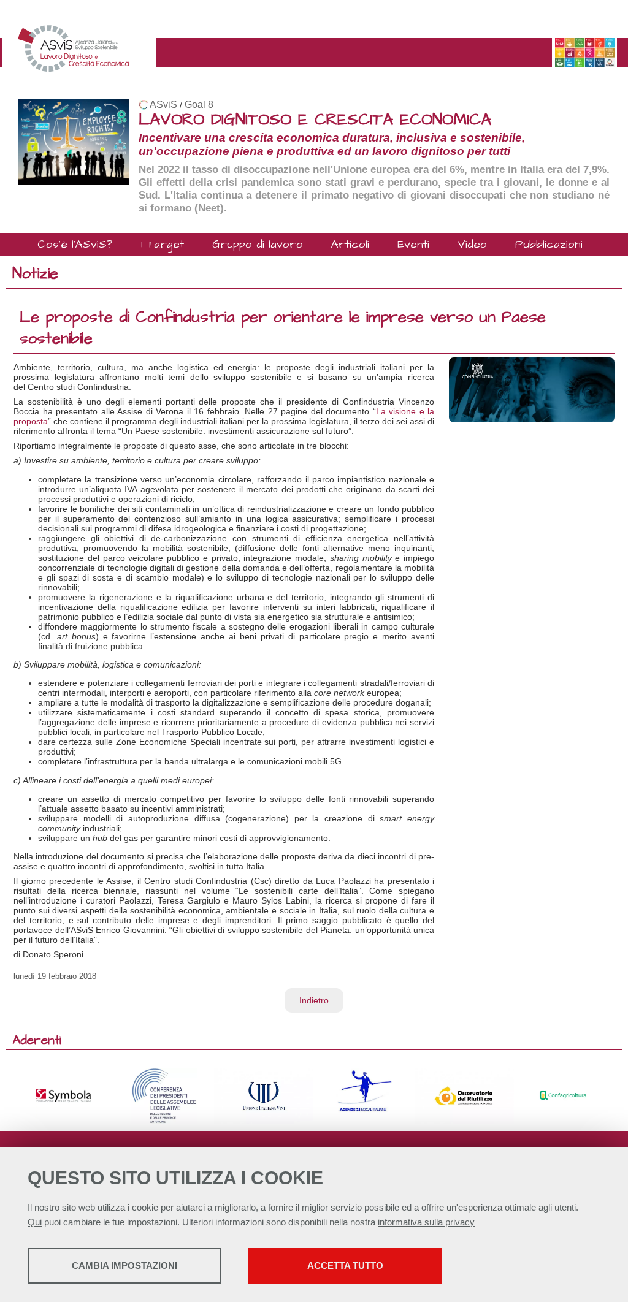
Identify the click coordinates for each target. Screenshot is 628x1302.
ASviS (163, 104)
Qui (35, 1222)
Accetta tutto (345, 1265)
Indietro (314, 1000)
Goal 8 (199, 104)
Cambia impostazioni (124, 1265)
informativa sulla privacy (426, 1222)
